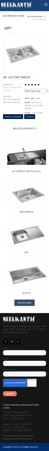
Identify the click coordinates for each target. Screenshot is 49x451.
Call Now (29, 116)
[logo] (19, 322)
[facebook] (5, 341)
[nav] (45, 5)
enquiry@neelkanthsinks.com (21, 436)
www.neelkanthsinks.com (21, 439)
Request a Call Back (13, 116)
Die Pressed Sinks (34, 16)
